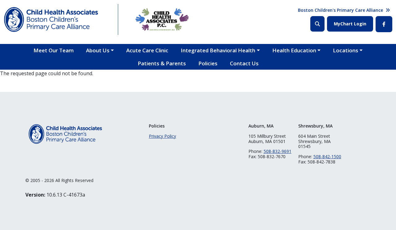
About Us (98, 50)
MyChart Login (350, 24)
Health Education (294, 50)
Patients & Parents (162, 63)
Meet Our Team (53, 50)
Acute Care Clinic (147, 50)
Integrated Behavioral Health (218, 50)
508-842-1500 (327, 156)
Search (317, 24)
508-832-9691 (277, 151)
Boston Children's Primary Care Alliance (340, 10)
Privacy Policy (162, 136)
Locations (345, 50)
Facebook (384, 24)
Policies (207, 63)
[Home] (56, 19)
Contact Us (244, 63)
